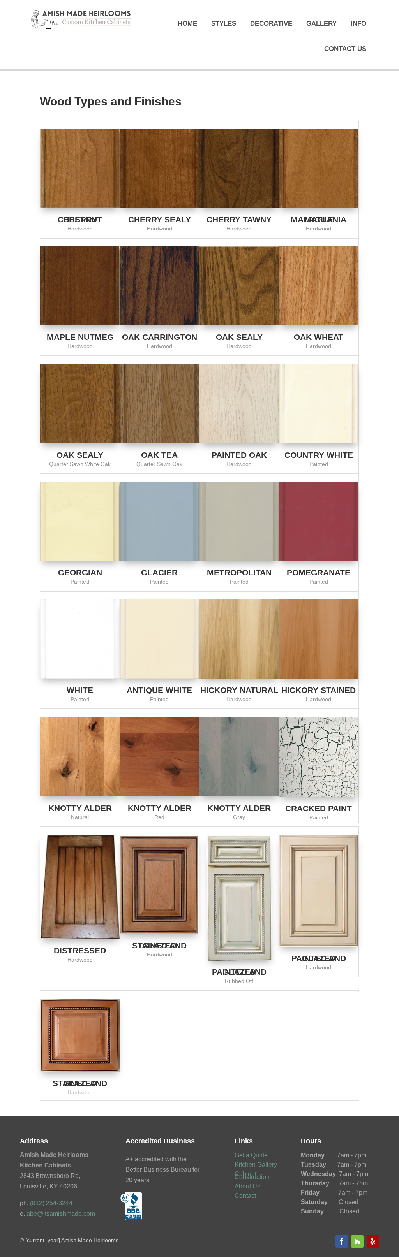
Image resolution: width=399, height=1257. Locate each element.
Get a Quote (251, 1155)
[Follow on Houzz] (357, 1241)
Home (187, 23)
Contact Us (345, 49)
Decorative (271, 23)
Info (358, 23)
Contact (245, 1195)
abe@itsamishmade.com (60, 1213)
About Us (247, 1186)
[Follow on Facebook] (341, 1241)
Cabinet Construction (252, 1175)
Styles (223, 23)
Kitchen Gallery (256, 1164)
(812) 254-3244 (51, 1203)
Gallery (321, 23)
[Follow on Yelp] (373, 1241)
